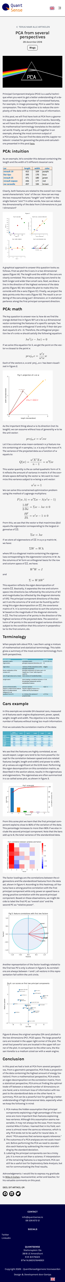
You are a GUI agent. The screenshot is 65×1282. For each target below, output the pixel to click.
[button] (60, 8)
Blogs (33, 47)
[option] (53, 8)
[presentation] (16, 529)
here (32, 143)
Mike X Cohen (12, 1177)
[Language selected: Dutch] (53, 8)
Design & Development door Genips (32, 1274)
